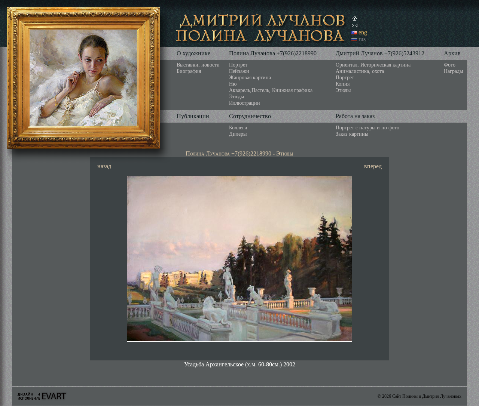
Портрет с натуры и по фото (367, 127)
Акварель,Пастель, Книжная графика (270, 90)
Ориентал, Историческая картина (373, 65)
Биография (189, 71)
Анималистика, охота (360, 71)
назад (104, 166)
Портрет (238, 65)
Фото (449, 65)
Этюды (236, 96)
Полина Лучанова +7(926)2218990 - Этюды (239, 153)
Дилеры (238, 134)
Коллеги (238, 127)
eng (363, 32)
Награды (453, 71)
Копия (343, 84)
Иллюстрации (244, 103)
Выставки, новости (198, 65)
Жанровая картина (250, 77)
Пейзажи (239, 71)
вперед (373, 166)
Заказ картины (352, 134)
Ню (233, 84)
